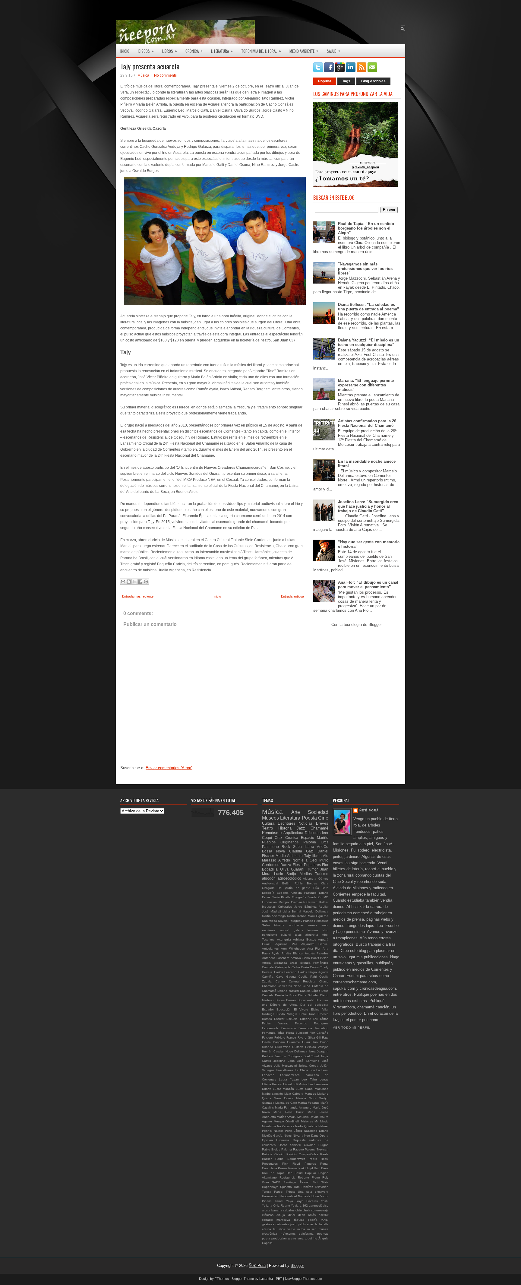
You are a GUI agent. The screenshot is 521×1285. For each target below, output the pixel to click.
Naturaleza (269, 920)
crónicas (267, 1215)
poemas (322, 1233)
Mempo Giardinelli (286, 1121)
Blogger (374, 624)
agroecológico (318, 1205)
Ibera (312, 1051)
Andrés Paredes (316, 953)
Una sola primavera (313, 1191)
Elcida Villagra (286, 1014)
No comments (165, 75)
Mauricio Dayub (308, 1116)
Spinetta (286, 1186)
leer (325, 833)
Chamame (269, 986)
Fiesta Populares (307, 865)
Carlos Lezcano (285, 972)
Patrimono (270, 847)
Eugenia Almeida (289, 892)
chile (298, 1210)
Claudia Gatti (301, 851)
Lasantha (266, 1278)
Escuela (292, 1018)
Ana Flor (313, 948)
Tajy (307, 856)
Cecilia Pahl (307, 976)
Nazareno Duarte (316, 1130)
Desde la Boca (286, 995)
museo (312, 1229)
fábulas (299, 1219)
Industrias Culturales (277, 906)
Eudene (305, 1018)
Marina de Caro (286, 1102)
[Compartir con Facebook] (140, 582)
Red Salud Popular (301, 1173)
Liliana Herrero (272, 1084)
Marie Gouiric (284, 1098)
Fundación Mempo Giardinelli (283, 902)
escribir (323, 1215)
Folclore (267, 1037)
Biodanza (280, 962)
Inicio (124, 51)
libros (316, 856)
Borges (312, 883)
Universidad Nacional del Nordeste (286, 1196)
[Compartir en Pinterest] (146, 582)
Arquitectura (293, 833)
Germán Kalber (317, 902)
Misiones (307, 1121)
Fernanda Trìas (273, 1032)
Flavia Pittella (281, 897)
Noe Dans (311, 1135)
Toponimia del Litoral (261, 51)
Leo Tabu (309, 1079)
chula (306, 1210)
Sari (315, 1182)
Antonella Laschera (275, 958)
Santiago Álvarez (296, 1182)
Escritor (279, 1018)
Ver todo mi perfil (351, 1027)
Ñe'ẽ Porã (369, 810)
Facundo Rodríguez (311, 1023)
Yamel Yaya (284, 1201)
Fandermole (270, 1028)
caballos (289, 1210)
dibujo (280, 1215)
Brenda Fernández (314, 962)
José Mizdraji (271, 911)
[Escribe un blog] (129, 582)
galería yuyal (318, 1219)
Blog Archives (373, 81)
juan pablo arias (302, 1224)
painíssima (306, 1233)
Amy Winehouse (293, 948)
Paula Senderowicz (290, 1158)
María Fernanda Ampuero (293, 1107)
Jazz (301, 828)
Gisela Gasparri (273, 1042)
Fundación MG (318, 897)
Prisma (282, 1168)
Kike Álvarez (285, 1070)
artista (266, 1210)
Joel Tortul (311, 1056)
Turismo (321, 874)
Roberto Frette (309, 1177)
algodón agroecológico (281, 878)
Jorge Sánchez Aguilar (311, 906)
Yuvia (294, 1205)
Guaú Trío (309, 1042)
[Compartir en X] (134, 582)
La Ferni (322, 1070)
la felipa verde (284, 1229)
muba (301, 1229)
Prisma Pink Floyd (300, 1168)
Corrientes (270, 865)
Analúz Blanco (292, 953)
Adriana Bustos (304, 939)
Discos (146, 51)
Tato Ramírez (303, 1186)
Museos (270, 817)
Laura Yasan (288, 1079)
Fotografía (299, 897)
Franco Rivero (296, 1037)
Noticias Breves (313, 823)
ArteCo (322, 847)
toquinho (311, 1238)
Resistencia (287, 1177)
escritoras (268, 930)
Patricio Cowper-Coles (302, 1154)
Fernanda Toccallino (313, 1028)
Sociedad (318, 812)
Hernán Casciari (273, 1051)
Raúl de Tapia (273, 1173)
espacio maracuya (276, 1219)
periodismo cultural (276, 934)
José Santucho (308, 1060)
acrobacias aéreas (303, 925)
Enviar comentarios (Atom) (169, 768)
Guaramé (293, 1042)
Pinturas (310, 1163)
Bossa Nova (273, 851)
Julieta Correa (308, 1065)
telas (298, 934)
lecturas (313, 930)
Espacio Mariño (314, 837)
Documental (306, 1000)
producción (279, 1238)
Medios (306, 874)
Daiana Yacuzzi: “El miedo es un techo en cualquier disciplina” (368, 342)
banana (276, 1210)
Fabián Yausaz (275, 1023)
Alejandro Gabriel (314, 944)
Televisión (321, 1186)
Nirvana (298, 1135)
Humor (312, 869)
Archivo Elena (300, 958)
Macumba (321, 1088)
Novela (283, 920)
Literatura (222, 51)
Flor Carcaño (319, 1032)
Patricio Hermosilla (315, 920)
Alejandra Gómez (315, 878)
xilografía (311, 934)
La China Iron (305, 1070)
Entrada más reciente (137, 596)
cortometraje (319, 1210)
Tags (346, 81)
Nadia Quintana (306, 1126)
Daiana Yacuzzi (288, 990)
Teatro (267, 828)
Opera (324, 1135)
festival (284, 930)
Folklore (279, 1037)
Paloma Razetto (292, 1149)
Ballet (315, 958)
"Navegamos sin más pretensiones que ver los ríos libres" (365, 268)
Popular (324, 81)
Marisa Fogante (309, 1102)
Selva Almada (273, 925)
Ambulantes (270, 948)
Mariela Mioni (306, 1098)
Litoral (287, 1084)
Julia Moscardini (285, 1065)
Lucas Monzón (283, 1088)
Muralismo (269, 1126)
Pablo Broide (271, 1149)
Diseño (291, 1000)
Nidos (288, 1135)
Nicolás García (272, 1135)
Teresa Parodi (272, 1191)
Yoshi (324, 1201)
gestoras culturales (275, 1224)
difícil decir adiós (302, 1215)
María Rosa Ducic (288, 1112)
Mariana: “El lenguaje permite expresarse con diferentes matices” (366, 385)
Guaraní (297, 869)
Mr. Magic (321, 1121)
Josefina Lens (284, 1060)
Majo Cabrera (293, 1093)
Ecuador (268, 1009)
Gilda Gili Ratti (318, 1037)
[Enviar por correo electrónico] (123, 582)
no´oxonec (288, 1233)
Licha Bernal (292, 911)
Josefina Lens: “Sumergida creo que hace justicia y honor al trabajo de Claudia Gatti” (368, 506)
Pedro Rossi (318, 1158)
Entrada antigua (292, 596)
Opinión (267, 1140)
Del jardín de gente (294, 888)
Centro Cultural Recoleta (296, 981)
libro (325, 930)
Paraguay (295, 920)
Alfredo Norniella (292, 860)
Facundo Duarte (316, 892)
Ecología (268, 892)
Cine (323, 817)
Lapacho (268, 1075)
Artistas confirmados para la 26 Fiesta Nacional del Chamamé (367, 423)
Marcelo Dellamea (315, 911)
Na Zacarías (285, 1126)
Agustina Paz (286, 944)
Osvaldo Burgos (316, 1145)
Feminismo (288, 1028)
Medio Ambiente (303, 51)
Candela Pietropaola (276, 967)
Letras (324, 1079)
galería (298, 930)
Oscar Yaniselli (290, 1145)
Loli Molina (300, 1084)
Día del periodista (314, 1004)
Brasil (293, 962)
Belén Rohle (292, 883)
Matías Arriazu (286, 1116)
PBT (279, 1278)
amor (324, 925)
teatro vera (295, 1238)
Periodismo (272, 832)
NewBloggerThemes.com (303, 1278)
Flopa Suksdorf (297, 1032)
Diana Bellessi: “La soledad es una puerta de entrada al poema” (368, 306)
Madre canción (272, 1093)
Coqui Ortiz (272, 837)
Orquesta (282, 1140)
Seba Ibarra (303, 847)
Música (143, 75)
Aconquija (284, 939)
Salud (333, 51)
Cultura (268, 823)
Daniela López (310, 990)
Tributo (290, 1191)
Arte (295, 812)
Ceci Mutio (319, 860)
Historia (285, 828)
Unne (315, 1196)
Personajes (270, 1163)
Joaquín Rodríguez (288, 1056)
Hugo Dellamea (296, 1051)
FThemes (222, 1278)
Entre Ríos (307, 1014)
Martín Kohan (296, 916)
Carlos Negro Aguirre (313, 972)
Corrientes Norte (289, 986)
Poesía (309, 817)
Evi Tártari (320, 1018)
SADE (276, 1182)
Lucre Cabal (304, 1088)
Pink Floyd (291, 1163)
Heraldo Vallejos (316, 1047)
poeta (266, 1238)
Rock (286, 847)
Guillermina (282, 1047)
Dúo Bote (321, 888)
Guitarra (297, 1047)
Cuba (306, 986)
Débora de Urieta (284, 1004)
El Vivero (301, 1009)
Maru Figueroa (318, 916)
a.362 (304, 1205)
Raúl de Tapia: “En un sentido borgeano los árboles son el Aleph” (366, 228)
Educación (283, 1009)
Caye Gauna (286, 976)
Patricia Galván (273, 1154)
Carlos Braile (300, 967)
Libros (169, 51)
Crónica (194, 51)
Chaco (323, 981)
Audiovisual (270, 883)
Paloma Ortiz (315, 842)
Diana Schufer (308, 995)
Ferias (266, 897)
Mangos (310, 1093)
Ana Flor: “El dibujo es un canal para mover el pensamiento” (368, 584)
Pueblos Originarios (280, 842)
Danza (285, 865)
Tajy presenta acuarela (149, 66)
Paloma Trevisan (316, 1149)
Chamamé (319, 828)
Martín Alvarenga (274, 916)
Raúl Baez (321, 1168)
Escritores (286, 823)
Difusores (312, 833)
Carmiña (267, 976)
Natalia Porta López (288, 1130)
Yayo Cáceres (307, 1201)
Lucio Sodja (285, 874)
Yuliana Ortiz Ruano (276, 1205)
